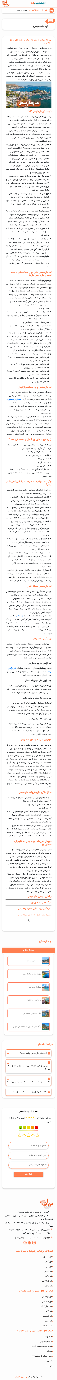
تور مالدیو (48, 1286)
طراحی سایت (37, 1377)
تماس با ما (48, 1361)
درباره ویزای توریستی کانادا (41, 1356)
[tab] (28, 896)
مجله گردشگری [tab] (28, 950)
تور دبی (49, 1266)
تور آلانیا (49, 1311)
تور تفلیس (48, 1271)
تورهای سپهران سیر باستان (42, 1346)
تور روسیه (48, 1321)
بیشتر (28, 921)
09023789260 (19, 1238)
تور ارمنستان (47, 1326)
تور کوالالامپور (46, 1281)
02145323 (45, 1238)
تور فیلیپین (47, 1316)
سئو (29, 1377)
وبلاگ (49, 1351)
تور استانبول (47, 1256)
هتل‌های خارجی (46, 1341)
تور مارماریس (47, 1301)
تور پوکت (48, 1276)
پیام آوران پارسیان (21, 1377)
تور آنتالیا (48, 1261)
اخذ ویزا (48, 1336)
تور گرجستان (47, 1296)
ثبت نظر (28, 1174)
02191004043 (39, 4)
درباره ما (49, 1366)
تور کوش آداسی (45, 1306)
